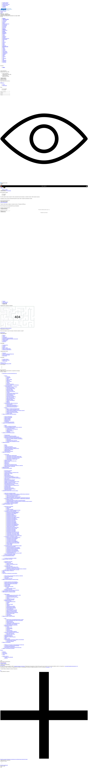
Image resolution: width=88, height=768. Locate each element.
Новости (3, 335)
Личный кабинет (3, 663)
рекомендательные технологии (19, 666)
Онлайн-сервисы (5, 2)
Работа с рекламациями (6, 348)
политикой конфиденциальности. (70, 666)
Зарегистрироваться (3, 202)
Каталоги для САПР (5, 4)
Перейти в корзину (3, 759)
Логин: (3, 84)
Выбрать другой (7, 14)
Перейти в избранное (4, 765)
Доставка (4, 6)
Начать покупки (3, 662)
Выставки (4, 341)
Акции (3, 336)
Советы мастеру (5, 3)
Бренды (1, 650)
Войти (2, 92)
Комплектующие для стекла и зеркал (8, 590)
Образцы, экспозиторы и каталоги (8, 648)
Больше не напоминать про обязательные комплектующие (17, 759)
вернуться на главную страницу (6, 328)
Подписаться (2, 332)
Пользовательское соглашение (7, 337)
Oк (77, 666)
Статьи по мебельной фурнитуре (8, 353)
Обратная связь (3, 362)
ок (0, 670)
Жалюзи (3, 572)
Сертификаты (4, 340)
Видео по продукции (6, 354)
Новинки (4, 651)
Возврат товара (5, 347)
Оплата (3, 346)
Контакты (4, 7)
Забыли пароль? (3, 190)
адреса (1, 12)
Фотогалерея (4, 355)
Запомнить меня (4, 182)
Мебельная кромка (5, 467)
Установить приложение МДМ (5, 363)
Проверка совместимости (6, 349)
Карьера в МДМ (5, 339)
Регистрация (4, 85)
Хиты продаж (4, 653)
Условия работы (5, 5)
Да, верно (2, 14)
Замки (3, 571)
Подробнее (48, 667)
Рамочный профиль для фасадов (8, 570)
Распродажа (4, 652)
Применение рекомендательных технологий (10, 338)
